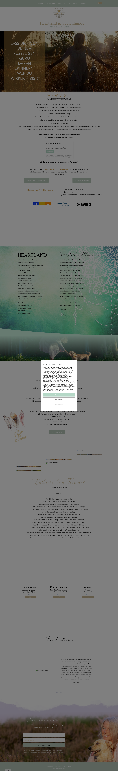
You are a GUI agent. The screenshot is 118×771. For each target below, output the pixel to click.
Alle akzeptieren (59, 395)
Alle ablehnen (59, 399)
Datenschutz (56, 408)
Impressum (62, 408)
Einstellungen (59, 404)
